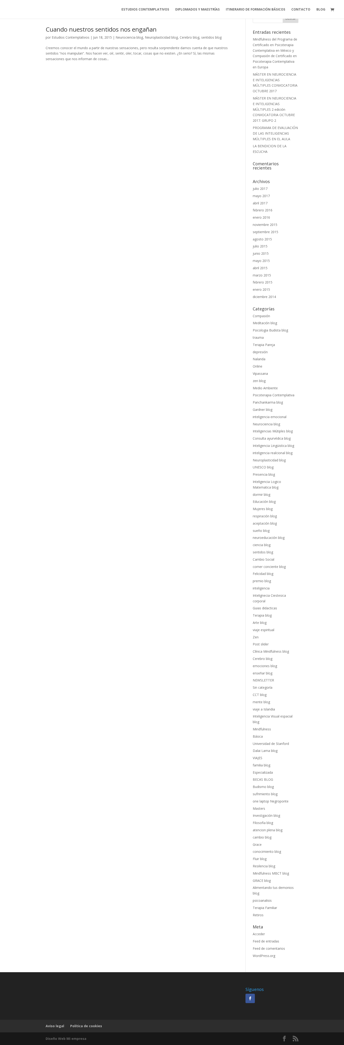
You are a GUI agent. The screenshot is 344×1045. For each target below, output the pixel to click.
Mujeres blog (263, 509)
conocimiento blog (267, 851)
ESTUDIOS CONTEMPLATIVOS (145, 9)
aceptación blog (265, 523)
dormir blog (261, 494)
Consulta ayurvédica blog (272, 438)
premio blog (262, 581)
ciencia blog (262, 545)
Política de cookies (86, 1026)
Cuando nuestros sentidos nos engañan (101, 29)
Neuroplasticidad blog (161, 37)
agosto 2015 (262, 239)
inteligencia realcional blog (273, 453)
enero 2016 (261, 217)
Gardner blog (262, 409)
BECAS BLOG (263, 779)
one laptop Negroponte (271, 801)
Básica (258, 736)
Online (257, 366)
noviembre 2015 (265, 224)
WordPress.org (264, 955)
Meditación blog (265, 323)
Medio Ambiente (265, 388)
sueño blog (261, 530)
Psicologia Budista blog (270, 330)
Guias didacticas (265, 608)
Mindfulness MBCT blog (271, 873)
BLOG (320, 9)
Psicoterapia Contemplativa (273, 395)
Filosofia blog (263, 823)
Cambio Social (263, 559)
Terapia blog (262, 615)
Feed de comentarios (269, 948)
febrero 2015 (262, 282)
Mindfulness (262, 729)
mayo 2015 (261, 260)
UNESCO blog (263, 467)
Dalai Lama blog (265, 750)
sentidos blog (211, 37)
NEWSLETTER (263, 680)
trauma (258, 337)
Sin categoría (262, 687)
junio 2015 (261, 253)
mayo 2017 (261, 196)
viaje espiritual (263, 630)
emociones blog (265, 666)
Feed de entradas (266, 941)
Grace (257, 844)
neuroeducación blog (269, 537)
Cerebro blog (189, 37)
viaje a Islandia (264, 709)
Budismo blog (263, 786)
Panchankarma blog (268, 402)
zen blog (259, 381)
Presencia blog (264, 474)
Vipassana (260, 373)
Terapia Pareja (264, 344)
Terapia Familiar (265, 907)
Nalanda (259, 359)
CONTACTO (300, 9)
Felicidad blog (263, 573)
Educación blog (264, 501)
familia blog (261, 765)
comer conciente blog (269, 566)
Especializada (263, 772)
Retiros (258, 915)
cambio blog (262, 837)
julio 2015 (260, 246)
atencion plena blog (267, 830)
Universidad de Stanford (271, 743)
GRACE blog (262, 880)
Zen (256, 637)
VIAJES (257, 758)
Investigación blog (266, 815)
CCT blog (260, 694)
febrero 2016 (262, 210)
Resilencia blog (264, 866)
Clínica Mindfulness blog (271, 651)
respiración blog (265, 516)
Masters (259, 808)
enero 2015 (261, 289)
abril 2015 (260, 268)
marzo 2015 (262, 275)
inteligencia (261, 588)
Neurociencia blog (129, 37)
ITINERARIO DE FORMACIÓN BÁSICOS (255, 9)
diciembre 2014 (264, 296)
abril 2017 (260, 203)
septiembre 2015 (265, 232)
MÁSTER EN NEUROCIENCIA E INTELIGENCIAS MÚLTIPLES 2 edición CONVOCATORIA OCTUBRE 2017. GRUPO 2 (274, 109)
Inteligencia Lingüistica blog (273, 445)
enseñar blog (262, 673)
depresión (260, 352)
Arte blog (260, 622)
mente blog (261, 702)
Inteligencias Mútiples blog (273, 431)
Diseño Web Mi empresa (66, 1038)
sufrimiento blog (265, 794)
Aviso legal (55, 1026)
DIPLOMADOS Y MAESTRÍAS (197, 9)
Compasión (261, 316)
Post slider (261, 644)
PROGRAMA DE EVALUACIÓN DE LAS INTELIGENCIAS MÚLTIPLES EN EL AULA (275, 133)
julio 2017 (260, 188)
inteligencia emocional (269, 417)
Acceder (259, 934)
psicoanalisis (262, 900)
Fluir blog (260, 859)
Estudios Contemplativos (70, 37)
